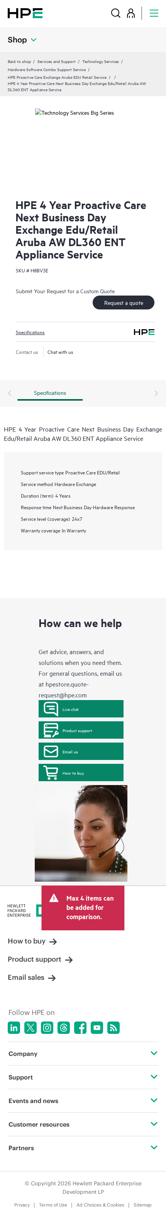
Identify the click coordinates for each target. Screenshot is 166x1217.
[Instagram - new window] (47, 1028)
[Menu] (154, 13)
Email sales (26, 977)
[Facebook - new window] (80, 1028)
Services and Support (56, 61)
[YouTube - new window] (97, 1028)
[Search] (115, 13)
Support (20, 1077)
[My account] (131, 13)
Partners (21, 1148)
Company (22, 1053)
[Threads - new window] (64, 1028)
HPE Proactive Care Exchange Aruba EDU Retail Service (57, 77)
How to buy (73, 773)
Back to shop (19, 61)
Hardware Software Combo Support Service (47, 69)
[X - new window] (30, 1028)
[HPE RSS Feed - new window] (113, 1028)
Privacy (22, 1205)
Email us (70, 751)
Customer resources (38, 1124)
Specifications (30, 331)
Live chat (71, 709)
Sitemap (143, 1205)
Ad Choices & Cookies (100, 1205)
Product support (77, 730)
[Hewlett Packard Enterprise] (25, 13)
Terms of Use (53, 1205)
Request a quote (123, 302)
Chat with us (60, 351)
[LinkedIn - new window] (14, 1028)
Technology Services (100, 61)
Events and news (33, 1101)
